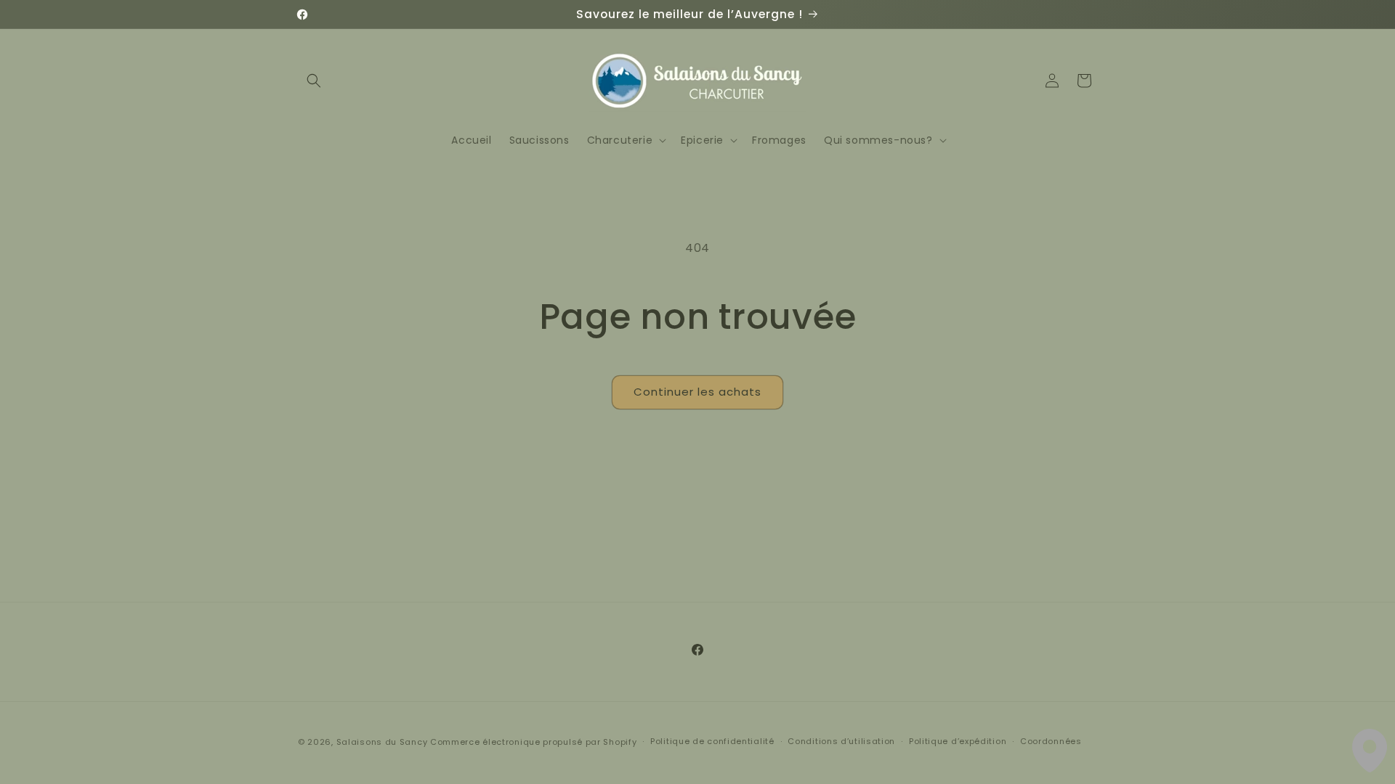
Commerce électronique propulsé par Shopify (533, 742)
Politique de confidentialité (712, 741)
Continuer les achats (697, 391)
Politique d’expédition (957, 741)
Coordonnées (1051, 741)
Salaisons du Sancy (382, 742)
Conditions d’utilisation (841, 741)
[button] (314, 81)
